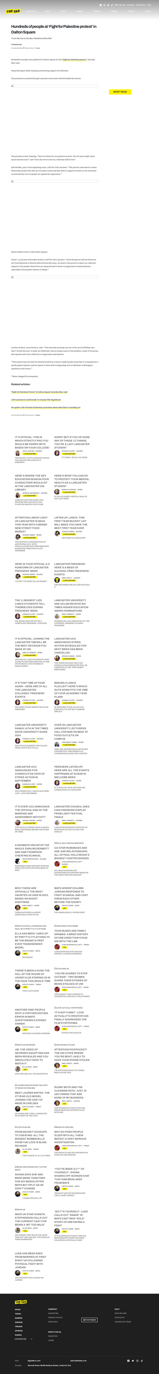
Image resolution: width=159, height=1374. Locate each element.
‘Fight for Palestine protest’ (74, 59)
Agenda (97, 11)
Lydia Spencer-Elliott (72, 862)
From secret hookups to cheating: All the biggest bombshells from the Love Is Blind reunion (31, 1138)
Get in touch (89, 1320)
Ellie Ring (27, 1067)
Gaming (80, 11)
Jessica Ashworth (30, 493)
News (47, 11)
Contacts (119, 1318)
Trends (114, 11)
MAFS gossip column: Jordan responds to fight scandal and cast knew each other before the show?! (71, 895)
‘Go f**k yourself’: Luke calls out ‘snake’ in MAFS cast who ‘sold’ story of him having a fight (71, 1218)
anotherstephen (30, 859)
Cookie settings (123, 1322)
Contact (131, 5)
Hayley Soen (67, 905)
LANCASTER (30, 454)
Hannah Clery (68, 451)
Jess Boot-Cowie (69, 742)
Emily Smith (27, 905)
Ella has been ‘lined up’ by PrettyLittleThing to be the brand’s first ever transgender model (32, 940)
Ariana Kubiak (68, 656)
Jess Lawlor (28, 451)
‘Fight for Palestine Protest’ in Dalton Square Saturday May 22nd (39, 392)
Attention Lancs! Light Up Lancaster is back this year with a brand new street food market (31, 524)
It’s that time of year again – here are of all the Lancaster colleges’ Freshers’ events (31, 689)
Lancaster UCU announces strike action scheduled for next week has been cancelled (70, 645)
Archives (53, 1322)
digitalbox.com (34, 1361)
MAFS (77, 905)
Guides (148, 11)
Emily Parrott (68, 614)
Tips (149, 5)
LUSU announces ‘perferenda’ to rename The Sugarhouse (36, 400)
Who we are (120, 5)
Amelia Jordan (29, 653)
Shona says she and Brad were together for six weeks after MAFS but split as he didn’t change (30, 1181)
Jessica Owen (28, 535)
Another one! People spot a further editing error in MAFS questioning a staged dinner (31, 1016)
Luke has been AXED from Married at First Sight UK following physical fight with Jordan (30, 1260)
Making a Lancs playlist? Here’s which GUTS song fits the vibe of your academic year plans (71, 689)
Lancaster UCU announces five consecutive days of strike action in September (30, 773)
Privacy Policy (55, 1318)
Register (52, 1336)
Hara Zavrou (29, 48)
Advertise (140, 5)
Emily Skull (67, 578)
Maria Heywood (69, 490)
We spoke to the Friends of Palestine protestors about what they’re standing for (45, 407)
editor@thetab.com (78, 1361)
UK (25, 862)
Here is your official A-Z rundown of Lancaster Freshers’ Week (32, 567)
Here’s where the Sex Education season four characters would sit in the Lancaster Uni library (32, 482)
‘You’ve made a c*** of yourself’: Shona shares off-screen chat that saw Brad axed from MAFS (71, 1175)
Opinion (131, 11)
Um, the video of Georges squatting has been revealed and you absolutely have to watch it (32, 1056)
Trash (63, 11)
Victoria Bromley (17, 48)
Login (51, 1340)
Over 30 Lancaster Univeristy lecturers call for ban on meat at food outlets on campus (71, 731)
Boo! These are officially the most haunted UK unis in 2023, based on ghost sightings (32, 895)
